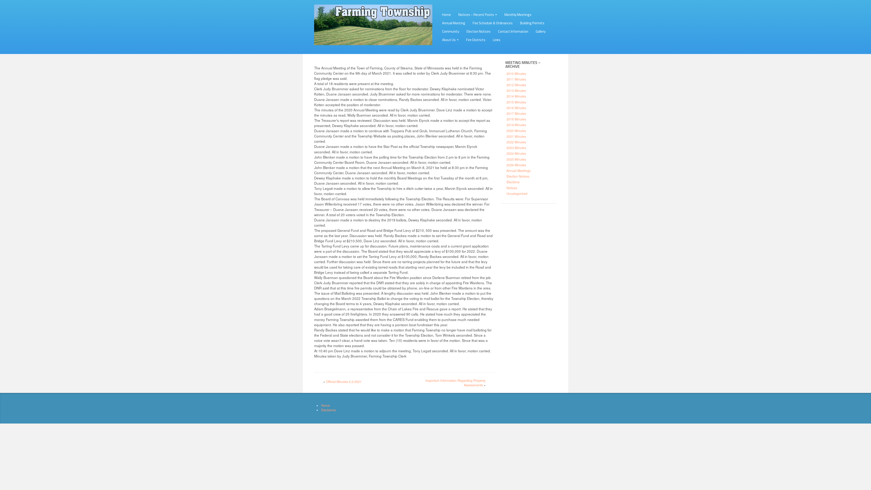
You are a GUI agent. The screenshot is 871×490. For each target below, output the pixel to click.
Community (450, 31)
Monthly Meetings (517, 14)
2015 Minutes (516, 102)
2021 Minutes (516, 136)
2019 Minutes (516, 124)
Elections (512, 182)
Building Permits (532, 23)
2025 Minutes (516, 159)
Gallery (541, 31)
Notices (511, 188)
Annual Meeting (453, 23)
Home (446, 14)
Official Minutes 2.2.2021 (344, 381)
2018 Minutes (516, 119)
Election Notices (479, 31)
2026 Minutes (516, 165)
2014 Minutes (516, 96)
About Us (449, 39)
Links (496, 39)
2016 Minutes (516, 107)
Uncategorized (516, 193)
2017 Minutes (516, 113)
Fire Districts (475, 39)
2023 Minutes (516, 147)
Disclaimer (328, 410)
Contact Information (513, 31)
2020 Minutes (516, 130)
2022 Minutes (516, 142)
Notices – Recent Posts (476, 14)
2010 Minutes (516, 73)
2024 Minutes (516, 153)
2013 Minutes (516, 90)
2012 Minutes (516, 85)
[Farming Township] (373, 24)
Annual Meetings (518, 170)
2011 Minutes (516, 79)
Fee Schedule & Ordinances (493, 23)
